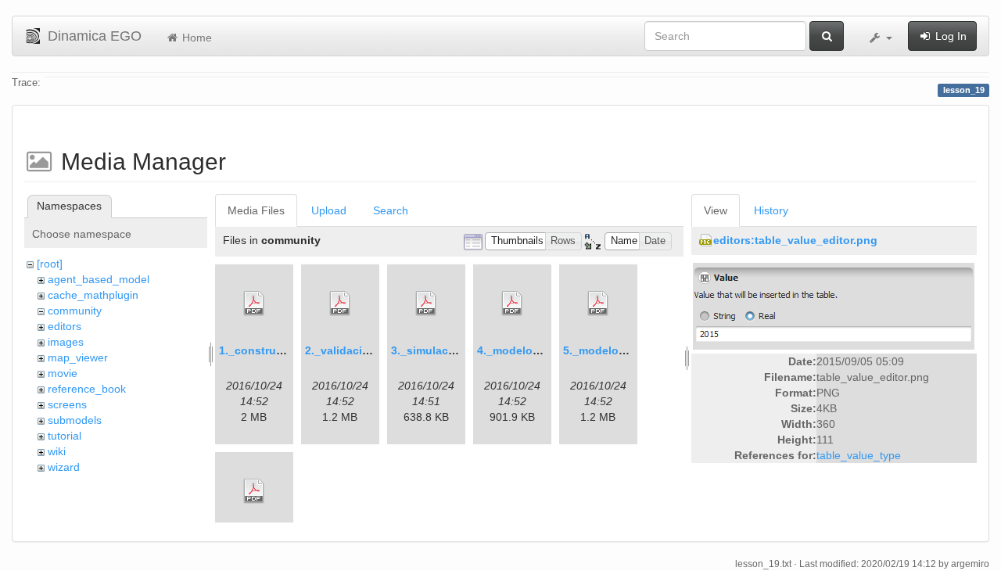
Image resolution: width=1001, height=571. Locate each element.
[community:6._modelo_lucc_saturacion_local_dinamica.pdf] (254, 491)
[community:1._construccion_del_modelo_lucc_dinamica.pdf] (254, 303)
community (75, 310)
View (715, 210)
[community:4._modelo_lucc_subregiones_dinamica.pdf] (512, 303)
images (66, 342)
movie (62, 373)
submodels (75, 420)
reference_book (87, 388)
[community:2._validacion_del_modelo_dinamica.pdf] (340, 303)
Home (195, 37)
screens (67, 404)
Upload (328, 210)
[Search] (826, 36)
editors (64, 326)
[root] (50, 263)
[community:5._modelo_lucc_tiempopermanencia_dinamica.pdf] (598, 303)
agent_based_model (98, 279)
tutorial (64, 435)
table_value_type (858, 455)
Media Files (256, 210)
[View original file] (833, 306)
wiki (57, 451)
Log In (949, 36)
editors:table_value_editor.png (795, 240)
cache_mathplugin (93, 295)
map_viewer (78, 357)
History (771, 210)
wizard (64, 467)
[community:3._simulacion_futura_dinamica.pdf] (426, 303)
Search (390, 210)
